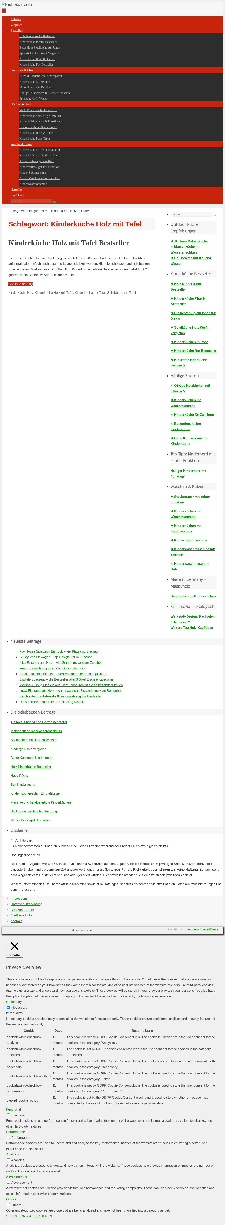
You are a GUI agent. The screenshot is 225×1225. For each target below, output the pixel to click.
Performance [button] (15, 1132)
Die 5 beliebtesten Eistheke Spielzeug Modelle (52, 702)
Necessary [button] (14, 1002)
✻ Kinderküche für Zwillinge (192, 414)
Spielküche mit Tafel (121, 292)
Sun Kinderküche (23, 784)
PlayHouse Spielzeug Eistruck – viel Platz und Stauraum (59, 651)
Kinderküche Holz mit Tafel (54, 292)
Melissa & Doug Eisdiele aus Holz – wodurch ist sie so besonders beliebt (71, 685)
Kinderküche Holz (21, 292)
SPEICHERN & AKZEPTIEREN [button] (29, 1216)
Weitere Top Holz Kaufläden (192, 627)
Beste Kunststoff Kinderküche (32, 758)
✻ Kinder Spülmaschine (189, 540)
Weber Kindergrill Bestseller (30, 820)
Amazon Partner (22, 910)
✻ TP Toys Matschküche (189, 241)
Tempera (192, 929)
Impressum (19, 898)
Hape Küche (19, 775)
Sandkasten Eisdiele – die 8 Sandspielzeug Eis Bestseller (60, 696)
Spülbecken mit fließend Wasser (34, 740)
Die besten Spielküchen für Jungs (35, 811)
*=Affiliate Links (22, 915)
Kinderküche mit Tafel (90, 292)
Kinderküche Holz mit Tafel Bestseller (68, 243)
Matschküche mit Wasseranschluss (36, 731)
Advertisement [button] (16, 1177)
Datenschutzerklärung (26, 904)
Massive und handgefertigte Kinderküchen (41, 802)
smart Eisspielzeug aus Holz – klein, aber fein (52, 668)
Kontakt (16, 921)
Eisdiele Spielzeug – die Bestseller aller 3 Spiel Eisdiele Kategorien (66, 679)
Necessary (19, 1007)
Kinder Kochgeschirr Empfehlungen (36, 793)
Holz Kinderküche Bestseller (31, 767)
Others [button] (11, 1199)
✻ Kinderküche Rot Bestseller (193, 351)
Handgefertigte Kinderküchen (193, 596)
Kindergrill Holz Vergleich (28, 749)
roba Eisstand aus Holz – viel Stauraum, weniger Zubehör (60, 662)
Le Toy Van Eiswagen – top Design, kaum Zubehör (55, 657)
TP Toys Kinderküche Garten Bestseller (39, 722)
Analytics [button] (12, 1154)
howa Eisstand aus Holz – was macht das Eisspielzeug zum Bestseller (70, 690)
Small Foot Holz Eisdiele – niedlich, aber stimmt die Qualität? (62, 674)
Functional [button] (13, 1109)
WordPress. (211, 929)
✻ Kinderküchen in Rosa (189, 342)
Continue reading (20, 284)
